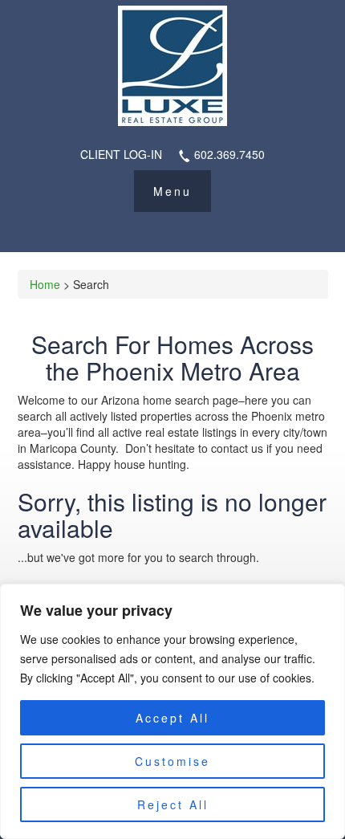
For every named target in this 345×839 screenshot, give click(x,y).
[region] (172, 711)
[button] (172, 191)
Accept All (172, 718)
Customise (172, 761)
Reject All (173, 804)
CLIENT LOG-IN (121, 154)
